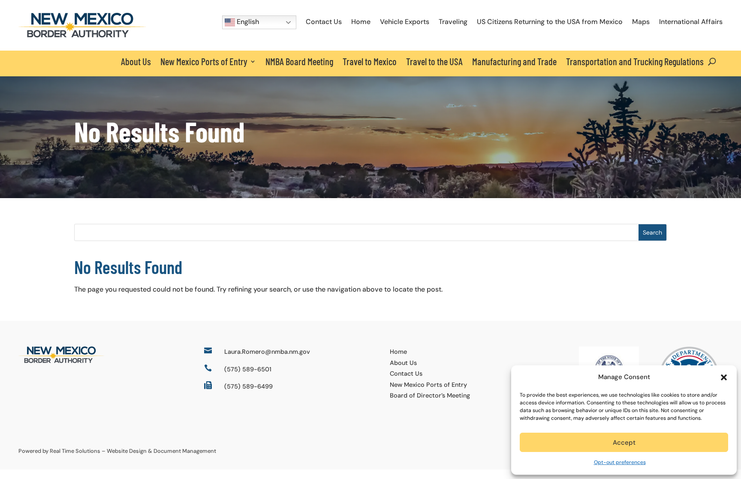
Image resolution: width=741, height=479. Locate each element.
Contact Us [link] (324, 21)
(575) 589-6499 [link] (248, 386)
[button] (724, 377)
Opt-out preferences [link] (620, 462)
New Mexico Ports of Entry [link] (428, 385)
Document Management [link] (185, 451)
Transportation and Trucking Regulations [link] (635, 61)
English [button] (247, 21)
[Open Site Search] (712, 61)
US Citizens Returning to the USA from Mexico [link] (550, 21)
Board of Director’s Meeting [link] (430, 395)
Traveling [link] (453, 21)
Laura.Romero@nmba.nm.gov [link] (267, 351)
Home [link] (360, 21)
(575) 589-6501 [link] (247, 369)
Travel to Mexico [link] (370, 61)
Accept (624, 442)
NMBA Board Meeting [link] (299, 61)
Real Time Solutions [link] (75, 451)
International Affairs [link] (691, 21)
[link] (82, 35)
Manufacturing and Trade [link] (514, 61)
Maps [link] (641, 21)
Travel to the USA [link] (434, 61)
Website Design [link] (127, 451)
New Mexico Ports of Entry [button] (203, 61)
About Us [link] (136, 61)
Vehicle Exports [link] (404, 21)
